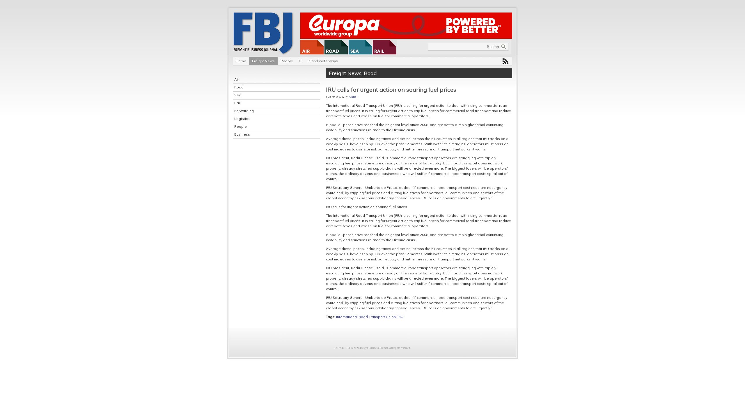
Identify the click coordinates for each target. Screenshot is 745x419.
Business (242, 134)
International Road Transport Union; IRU (369, 317)
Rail (237, 103)
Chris (353, 96)
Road (239, 87)
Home (241, 61)
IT (300, 61)
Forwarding (244, 111)
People (287, 61)
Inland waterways (323, 61)
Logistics (242, 118)
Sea (237, 95)
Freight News (263, 61)
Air (236, 79)
